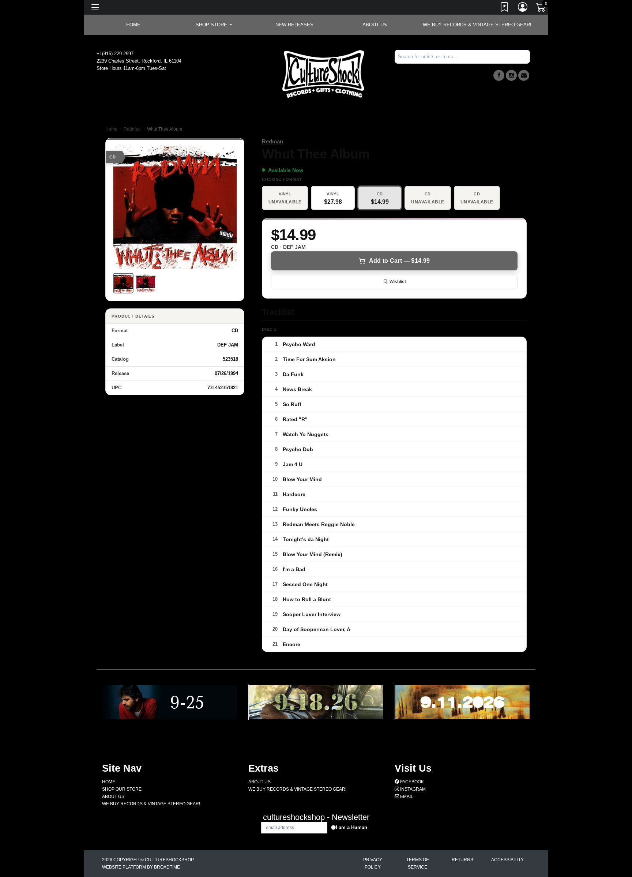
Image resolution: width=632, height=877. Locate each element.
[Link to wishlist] (505, 8)
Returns (462, 859)
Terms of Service (417, 863)
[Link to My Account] (523, 8)
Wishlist (398, 281)
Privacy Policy (372, 863)
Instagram (412, 789)
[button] (214, 24)
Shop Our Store (122, 789)
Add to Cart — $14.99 (399, 261)
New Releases (294, 24)
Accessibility (507, 859)
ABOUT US (374, 24)
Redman (132, 129)
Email (406, 796)
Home (111, 129)
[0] (541, 8)
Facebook (411, 781)
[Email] (524, 75)
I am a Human (351, 827)
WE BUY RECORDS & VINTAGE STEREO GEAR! (477, 24)
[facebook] (499, 75)
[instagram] (511, 75)
